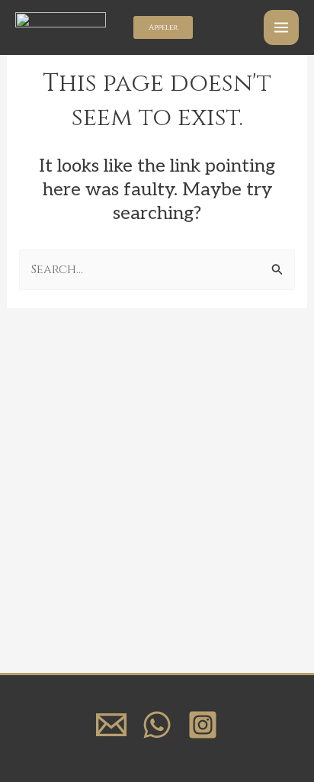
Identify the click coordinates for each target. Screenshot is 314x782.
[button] (163, 27)
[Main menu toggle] (281, 27)
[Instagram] (202, 725)
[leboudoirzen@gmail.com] (111, 725)
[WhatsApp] (157, 725)
